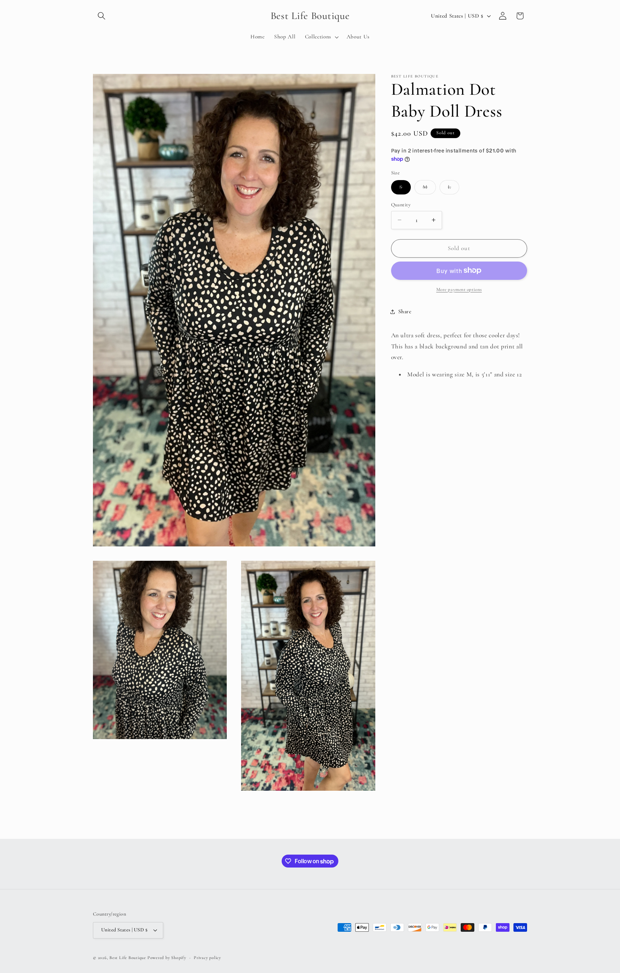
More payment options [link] (459, 289)
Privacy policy (207, 957)
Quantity (401, 204)
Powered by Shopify (166, 957)
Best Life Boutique (127, 957)
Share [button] (405, 311)
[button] (101, 15)
